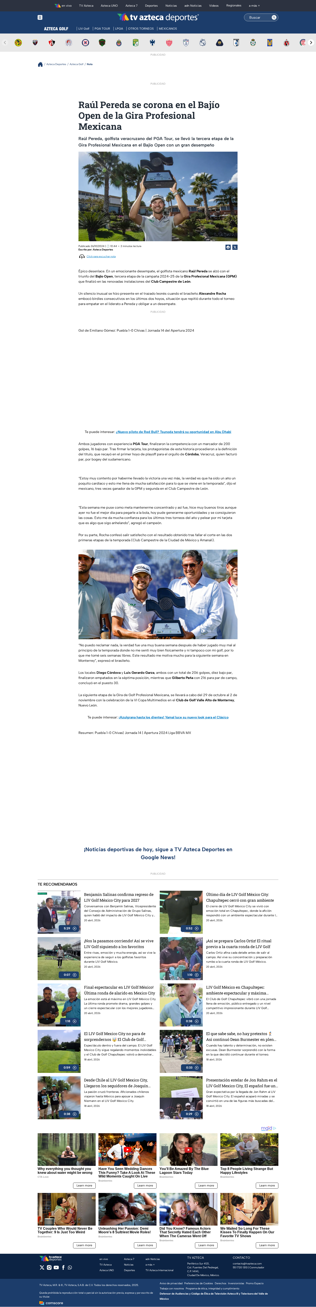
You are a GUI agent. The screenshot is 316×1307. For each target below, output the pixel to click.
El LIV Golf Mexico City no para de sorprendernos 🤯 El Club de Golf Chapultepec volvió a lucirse (114, 1036)
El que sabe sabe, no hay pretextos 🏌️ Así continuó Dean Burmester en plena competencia (241, 1036)
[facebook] (63, 1269)
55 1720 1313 (240, 1267)
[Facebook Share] (228, 247)
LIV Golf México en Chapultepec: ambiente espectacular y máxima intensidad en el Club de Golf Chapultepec (236, 990)
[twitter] (42, 1269)
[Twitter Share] (235, 247)
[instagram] (49, 1269)
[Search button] (274, 17)
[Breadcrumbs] (42, 64)
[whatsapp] (70, 1268)
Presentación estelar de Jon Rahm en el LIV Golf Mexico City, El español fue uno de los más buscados (242, 1083)
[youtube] (56, 1269)
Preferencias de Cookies (198, 1283)
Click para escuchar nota (101, 256)
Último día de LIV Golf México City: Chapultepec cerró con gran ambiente (240, 897)
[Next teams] (311, 42)
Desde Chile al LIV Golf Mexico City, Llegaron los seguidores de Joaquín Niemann (116, 1083)
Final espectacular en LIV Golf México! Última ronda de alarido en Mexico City (119, 990)
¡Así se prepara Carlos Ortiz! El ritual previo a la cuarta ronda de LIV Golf (239, 943)
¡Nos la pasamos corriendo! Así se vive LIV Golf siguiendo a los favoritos (118, 943)
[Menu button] (55, 17)
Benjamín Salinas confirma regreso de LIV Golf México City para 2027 (118, 897)
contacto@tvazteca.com (247, 1263)
